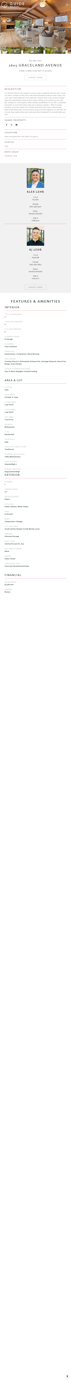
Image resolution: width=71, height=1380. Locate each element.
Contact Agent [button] (35, 77)
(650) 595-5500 (35, 206)
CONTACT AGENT (35, 287)
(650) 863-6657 (35, 264)
